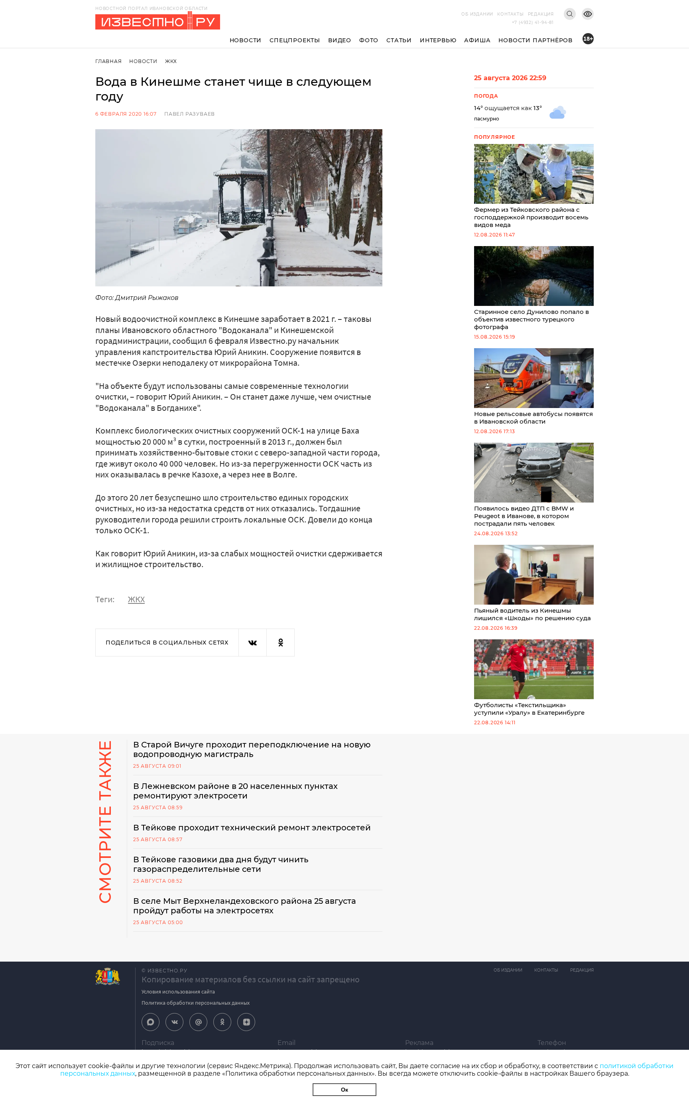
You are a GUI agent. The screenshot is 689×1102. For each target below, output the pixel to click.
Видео (339, 40)
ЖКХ (171, 61)
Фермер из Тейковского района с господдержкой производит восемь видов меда (531, 217)
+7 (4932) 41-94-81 (533, 22)
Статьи (399, 40)
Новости (246, 40)
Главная (108, 61)
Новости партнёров (535, 40)
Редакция (541, 14)
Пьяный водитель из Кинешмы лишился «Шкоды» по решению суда (532, 614)
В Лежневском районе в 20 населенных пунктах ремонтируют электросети (235, 790)
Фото (368, 40)
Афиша (477, 40)
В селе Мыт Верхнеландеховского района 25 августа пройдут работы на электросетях (244, 905)
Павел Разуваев (189, 114)
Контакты (510, 14)
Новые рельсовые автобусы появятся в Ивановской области (533, 417)
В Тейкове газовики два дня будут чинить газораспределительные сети (221, 864)
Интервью (438, 40)
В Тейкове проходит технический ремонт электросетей (252, 827)
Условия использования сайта (178, 991)
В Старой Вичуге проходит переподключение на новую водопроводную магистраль (252, 749)
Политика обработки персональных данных (196, 1002)
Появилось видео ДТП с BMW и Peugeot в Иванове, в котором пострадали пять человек (524, 516)
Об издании (477, 14)
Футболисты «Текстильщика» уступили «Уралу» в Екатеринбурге (529, 708)
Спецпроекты (295, 40)
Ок (344, 1089)
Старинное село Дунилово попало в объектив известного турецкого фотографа (531, 319)
